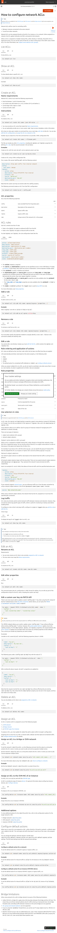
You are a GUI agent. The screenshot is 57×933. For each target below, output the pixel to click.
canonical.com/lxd (29, 2)
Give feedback (48, 10)
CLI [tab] (3, 51)
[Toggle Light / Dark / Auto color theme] (54, 6)
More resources (50, 2)
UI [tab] (12, 51)
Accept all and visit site (12, 393)
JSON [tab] (9, 237)
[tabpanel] (28, 57)
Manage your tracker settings (28, 393)
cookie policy (46, 390)
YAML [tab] (4, 237)
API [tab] (8, 51)
